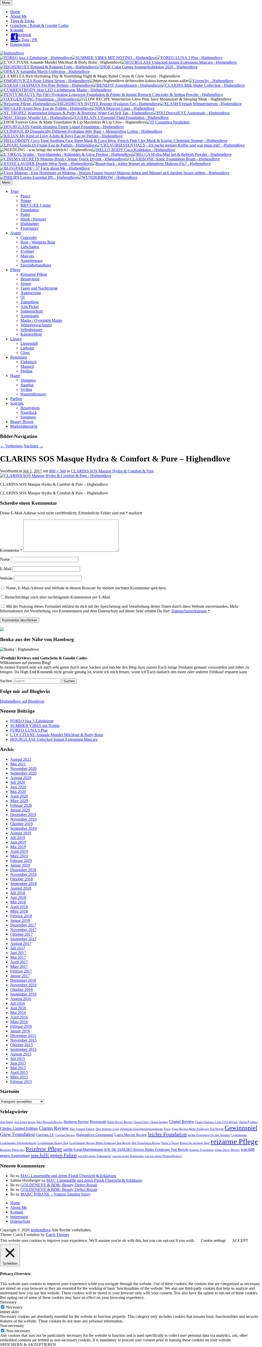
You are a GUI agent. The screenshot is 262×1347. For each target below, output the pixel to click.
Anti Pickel (29, 306)
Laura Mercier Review (130, 1135)
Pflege (15, 270)
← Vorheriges (11, 446)
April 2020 (19, 796)
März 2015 (19, 1077)
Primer (25, 200)
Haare (15, 375)
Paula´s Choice (170, 1143)
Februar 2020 (21, 805)
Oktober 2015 (21, 1045)
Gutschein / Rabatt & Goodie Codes (39, 25)
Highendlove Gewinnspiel (94, 1135)
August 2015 (20, 1054)
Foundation (29, 210)
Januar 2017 (20, 976)
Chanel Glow (141, 1122)
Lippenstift (29, 343)
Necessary (14, 1307)
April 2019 (19, 851)
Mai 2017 (18, 957)
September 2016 (23, 994)
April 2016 (19, 1017)
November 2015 (23, 1040)
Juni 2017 (18, 953)
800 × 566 (57, 471)
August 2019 (20, 833)
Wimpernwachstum (36, 325)
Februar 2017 (21, 971)
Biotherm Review (76, 1122)
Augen (15, 233)
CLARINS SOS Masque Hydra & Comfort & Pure (112, 471)
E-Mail (5, 569)
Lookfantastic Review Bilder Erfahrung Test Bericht (99, 1143)
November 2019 (23, 819)
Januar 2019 (20, 865)
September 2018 (23, 883)
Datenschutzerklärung (189, 611)
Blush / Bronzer (33, 219)
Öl (22, 297)
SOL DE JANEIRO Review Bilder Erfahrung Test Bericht (146, 1150)
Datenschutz (20, 44)
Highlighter (29, 224)
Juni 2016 (18, 1008)
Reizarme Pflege (33, 274)
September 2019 (23, 828)
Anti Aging (6, 1122)
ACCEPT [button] (240, 1240)
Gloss (25, 352)
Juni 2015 (18, 1063)
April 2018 (19, 906)
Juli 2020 (17, 782)
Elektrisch (28, 362)
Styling (26, 389)
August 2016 (20, 999)
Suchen (6, 681)
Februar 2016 (21, 1026)
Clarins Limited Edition (19, 1128)
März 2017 (19, 966)
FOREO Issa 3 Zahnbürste (31, 721)
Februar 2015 (21, 1081)
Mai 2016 (18, 1012)
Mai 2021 (18, 764)
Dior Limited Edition (82, 1129)
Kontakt (16, 30)
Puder (25, 214)
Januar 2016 (20, 1031)
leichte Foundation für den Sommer (209, 1135)
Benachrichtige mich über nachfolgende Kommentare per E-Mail (57, 597)
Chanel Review (181, 1121)
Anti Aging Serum (25, 1122)
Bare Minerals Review (49, 1122)
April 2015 (19, 1072)
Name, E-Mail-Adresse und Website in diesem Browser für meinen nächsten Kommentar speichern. (86, 588)
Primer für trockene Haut (195, 1143)
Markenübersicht (23, 426)
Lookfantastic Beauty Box (53, 1143)
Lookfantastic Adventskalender (18, 1143)
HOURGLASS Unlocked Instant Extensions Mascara (53, 739)
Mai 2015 (18, 1068)
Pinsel (25, 196)
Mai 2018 (18, 902)
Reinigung (18, 357)
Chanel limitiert (159, 1122)
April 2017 (19, 962)
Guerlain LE (45, 1135)
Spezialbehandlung (35, 265)
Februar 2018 (21, 916)
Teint (14, 191)
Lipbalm (27, 348)
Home (15, 11)
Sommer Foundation (201, 1150)
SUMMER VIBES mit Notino (35, 725)
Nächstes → (33, 446)
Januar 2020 (20, 810)
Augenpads (29, 316)
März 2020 (19, 801)
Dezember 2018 (23, 870)
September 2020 (23, 773)
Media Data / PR (23, 40)
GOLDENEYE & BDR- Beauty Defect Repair (58, 1185)
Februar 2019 (21, 860)
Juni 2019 (18, 842)
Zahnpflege (29, 302)
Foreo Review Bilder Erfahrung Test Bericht (198, 1129)
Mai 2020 (18, 791)
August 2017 (20, 943)
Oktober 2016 (21, 989)
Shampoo (28, 380)
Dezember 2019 (23, 814)
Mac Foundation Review (146, 1143)
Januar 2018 (20, 920)
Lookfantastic (239, 1135)
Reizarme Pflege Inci (12, 1150)
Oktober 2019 (21, 824)
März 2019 (19, 856)
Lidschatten (29, 247)
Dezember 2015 (23, 1035)
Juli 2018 (17, 893)
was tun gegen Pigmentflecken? (163, 1156)
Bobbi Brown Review (120, 1122)
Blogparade (98, 1122)
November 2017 (23, 930)
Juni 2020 (18, 787)
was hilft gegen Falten (54, 1155)
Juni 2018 (18, 897)
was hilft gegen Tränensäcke (94, 1156)
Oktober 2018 (21, 879)
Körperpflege (31, 334)
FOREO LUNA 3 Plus (29, 730)
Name (5, 559)
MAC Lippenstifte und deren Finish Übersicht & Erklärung (68, 1176)
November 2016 (23, 985)
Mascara (27, 256)
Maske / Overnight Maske (41, 320)
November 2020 (23, 768)
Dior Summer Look (107, 1129)
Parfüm (16, 398)
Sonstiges (28, 417)
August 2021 (20, 759)
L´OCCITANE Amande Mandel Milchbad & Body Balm (56, 735)
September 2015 (23, 1049)
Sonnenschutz (31, 311)
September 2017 (23, 939)
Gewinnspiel (241, 1127)
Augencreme (30, 293)
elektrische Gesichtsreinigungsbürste (141, 1129)
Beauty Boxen (22, 421)
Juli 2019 (17, 837)
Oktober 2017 (21, 934)
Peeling (26, 371)
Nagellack (28, 412)
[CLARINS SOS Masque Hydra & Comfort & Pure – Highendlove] (55, 475)
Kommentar (11, 550)
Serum (25, 283)
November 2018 (23, 874)
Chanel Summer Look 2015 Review (216, 1122)
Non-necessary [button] (12, 1325)
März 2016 (19, 1022)
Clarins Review (54, 1128)
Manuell (27, 366)
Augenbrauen (31, 260)
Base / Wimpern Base (37, 242)
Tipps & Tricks (22, 21)
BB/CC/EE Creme (35, 205)
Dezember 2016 (23, 980)
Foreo (167, 1129)
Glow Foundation (17, 1134)
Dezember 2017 (23, 925)
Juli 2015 (17, 1058)
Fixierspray (29, 228)
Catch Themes (57, 1234)
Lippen (16, 339)
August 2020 (20, 778)
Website (6, 578)
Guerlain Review (65, 1135)
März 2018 (19, 911)
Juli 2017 (17, 948)
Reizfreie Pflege (44, 1149)
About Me (18, 16)
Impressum (19, 1216)
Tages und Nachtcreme (39, 288)
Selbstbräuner (31, 329)
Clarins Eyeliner (248, 1122)
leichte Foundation (167, 1134)
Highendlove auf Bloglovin (22, 701)
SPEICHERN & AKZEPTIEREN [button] (28, 1344)
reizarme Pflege (234, 1141)
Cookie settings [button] (213, 1240)
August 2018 (20, 888)
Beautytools (30, 279)
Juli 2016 (17, 1003)
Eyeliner (27, 251)
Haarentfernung (33, 394)
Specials (17, 403)
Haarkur (27, 385)
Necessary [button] (8, 1302)
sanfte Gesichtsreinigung (83, 1149)
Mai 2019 (18, 847)
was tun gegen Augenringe (128, 1156)
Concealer (28, 237)
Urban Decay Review (227, 1150)
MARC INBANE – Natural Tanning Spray (55, 1194)
